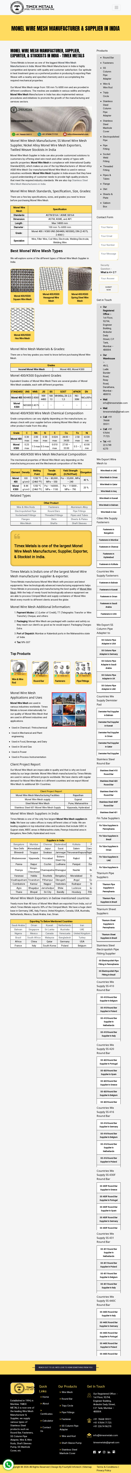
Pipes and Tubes (79, 515)
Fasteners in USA (109, 614)
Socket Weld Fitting (106, 158)
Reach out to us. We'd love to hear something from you (65, 1367)
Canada (50, 933)
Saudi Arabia (18, 925)
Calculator (47, 1420)
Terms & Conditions (107, 1467)
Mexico (34, 933)
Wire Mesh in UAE (108, 470)
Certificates (46, 1414)
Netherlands (64, 925)
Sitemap (87, 1467)
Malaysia (49, 937)
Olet (105, 189)
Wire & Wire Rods (26, 507)
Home (45, 1397)
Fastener (66, 1419)
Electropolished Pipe (25, 511)
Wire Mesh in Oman (109, 477)
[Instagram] (105, 1452)
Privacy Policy (104, 1470)
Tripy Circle (67, 1405)
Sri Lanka (49, 929)
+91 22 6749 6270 (107, 445)
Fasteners (54, 507)
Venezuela (64, 933)
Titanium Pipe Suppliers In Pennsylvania (109, 888)
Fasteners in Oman (108, 596)
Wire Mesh (25, 523)
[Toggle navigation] (116, 8)
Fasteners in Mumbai (108, 540)
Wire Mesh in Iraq (109, 491)
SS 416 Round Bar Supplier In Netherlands (108, 1147)
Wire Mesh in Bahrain (108, 505)
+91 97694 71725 (107, 433)
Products (102, 50)
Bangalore (19, 844)
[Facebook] (95, 1452)
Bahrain (18, 929)
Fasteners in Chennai (108, 547)
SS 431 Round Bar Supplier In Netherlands (108, 1252)
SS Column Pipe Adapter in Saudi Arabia (108, 664)
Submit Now (108, 288)
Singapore (34, 929)
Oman (34, 925)
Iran (82, 925)
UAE (82, 929)
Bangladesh (65, 937)
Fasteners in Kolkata (108, 564)
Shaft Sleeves (79, 523)
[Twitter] (100, 1452)
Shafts (53, 523)
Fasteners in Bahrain (108, 582)
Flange (106, 183)
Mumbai (34, 844)
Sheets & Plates (79, 519)
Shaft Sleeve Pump (72, 1443)
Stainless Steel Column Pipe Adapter (108, 108)
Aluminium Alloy (79, 507)
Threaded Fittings (54, 515)
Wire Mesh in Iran (108, 512)
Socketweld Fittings (25, 515)
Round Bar (108, 57)
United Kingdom (82, 933)
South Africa (34, 937)
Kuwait (49, 925)
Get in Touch (104, 300)
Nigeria (18, 933)
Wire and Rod (69, 1436)
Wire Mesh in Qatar (108, 484)
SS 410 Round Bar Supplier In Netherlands (108, 1022)
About (45, 1403)
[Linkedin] (110, 1452)
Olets (54, 519)
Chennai (47, 844)
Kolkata (76, 844)
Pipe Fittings (79, 511)
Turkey (82, 937)
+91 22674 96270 (102, 1426)
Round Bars (54, 511)
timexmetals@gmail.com (106, 1442)
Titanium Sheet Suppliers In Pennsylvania (109, 924)
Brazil (18, 937)
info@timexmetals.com (105, 1435)
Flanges (26, 519)
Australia (64, 929)
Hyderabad (60, 844)
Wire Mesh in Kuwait (108, 498)
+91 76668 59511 (107, 421)
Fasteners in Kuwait (109, 589)
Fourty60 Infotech (71, 1467)
